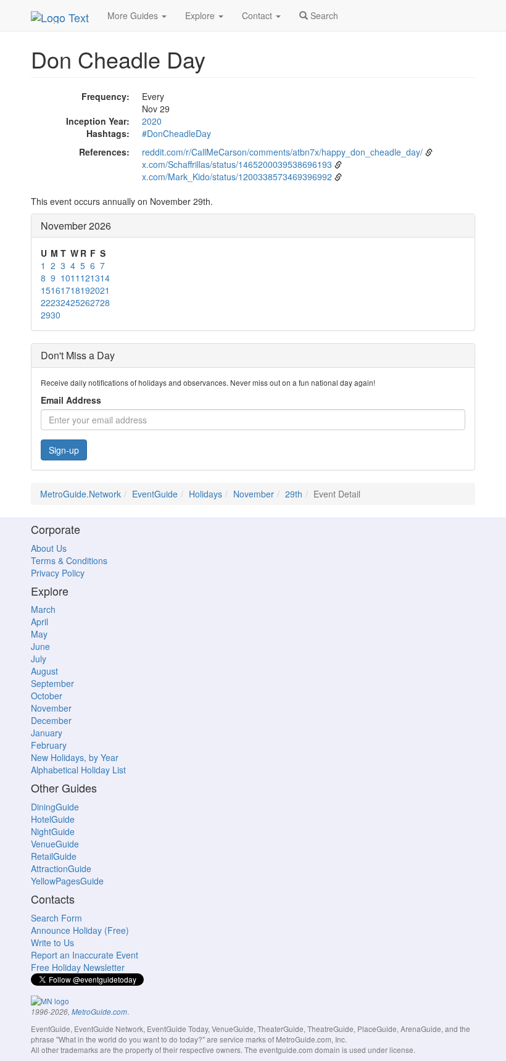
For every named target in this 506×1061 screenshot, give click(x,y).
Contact (258, 15)
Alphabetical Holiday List (78, 770)
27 (95, 302)
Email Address (71, 400)
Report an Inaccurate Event (84, 955)
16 (55, 290)
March (43, 609)
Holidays (205, 494)
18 (75, 290)
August (44, 671)
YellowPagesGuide (67, 881)
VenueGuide (55, 844)
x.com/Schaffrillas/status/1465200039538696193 (237, 164)
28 (105, 302)
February (49, 745)
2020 (152, 121)
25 (75, 302)
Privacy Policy (58, 573)
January (46, 732)
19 (85, 290)
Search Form (56, 918)
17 (65, 290)
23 (55, 302)
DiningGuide (55, 807)
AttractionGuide (61, 868)
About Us (49, 548)
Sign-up (64, 450)
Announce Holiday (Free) (80, 930)
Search (323, 15)
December (51, 720)
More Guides (133, 15)
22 (46, 302)
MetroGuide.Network (80, 494)
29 (46, 315)
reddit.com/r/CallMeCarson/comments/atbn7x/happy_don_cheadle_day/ (282, 152)
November (253, 494)
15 (46, 290)
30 (55, 315)
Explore (201, 15)
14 (105, 278)
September (52, 683)
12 (85, 278)
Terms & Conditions (69, 560)
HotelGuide (53, 819)
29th (293, 494)
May (39, 634)
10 (65, 278)
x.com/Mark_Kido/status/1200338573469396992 (237, 176)
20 (95, 290)
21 (105, 290)
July (38, 658)
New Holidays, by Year (74, 757)
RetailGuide (54, 856)
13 (95, 278)
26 (85, 302)
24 (65, 302)
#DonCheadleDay (176, 133)
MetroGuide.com (99, 1012)
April (39, 621)
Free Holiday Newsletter (78, 967)
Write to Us (52, 942)
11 (75, 278)
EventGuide (155, 494)
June (40, 646)
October (46, 695)
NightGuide (53, 831)
